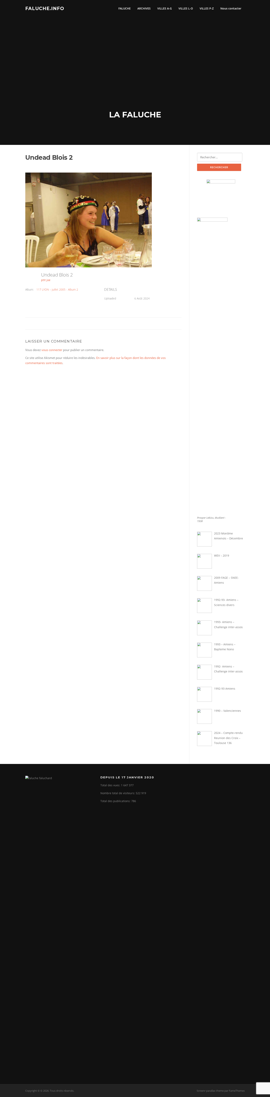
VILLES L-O (185, 8)
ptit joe (45, 280)
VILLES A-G (164, 8)
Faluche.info (44, 8)
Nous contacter (230, 8)
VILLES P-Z (207, 8)
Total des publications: (115, 801)
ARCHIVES (144, 8)
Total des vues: (110, 785)
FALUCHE (124, 8)
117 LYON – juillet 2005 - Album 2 (57, 289)
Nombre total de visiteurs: (118, 793)
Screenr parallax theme (210, 1090)
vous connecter (52, 350)
